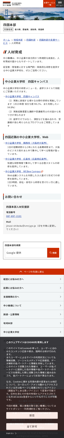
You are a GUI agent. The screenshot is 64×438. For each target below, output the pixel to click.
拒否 (31, 415)
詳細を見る (10, 433)
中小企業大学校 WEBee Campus (23, 171)
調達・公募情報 (11, 314)
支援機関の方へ (11, 296)
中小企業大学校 (11, 331)
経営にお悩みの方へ (13, 279)
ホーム (6, 39)
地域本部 (18, 39)
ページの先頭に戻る (34, 271)
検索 (54, 252)
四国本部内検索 (13, 245)
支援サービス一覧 (49, 3)
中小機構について (12, 305)
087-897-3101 (14, 216)
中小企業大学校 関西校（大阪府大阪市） (26, 142)
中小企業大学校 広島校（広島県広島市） (26, 158)
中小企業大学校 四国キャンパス (22, 96)
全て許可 (32, 426)
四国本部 (30, 39)
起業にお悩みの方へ (13, 287)
